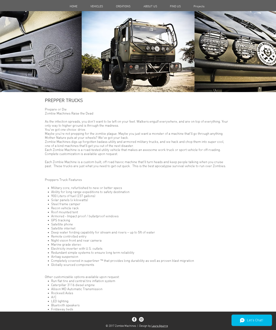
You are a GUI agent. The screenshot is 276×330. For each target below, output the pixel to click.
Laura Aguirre (160, 326)
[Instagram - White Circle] (141, 319)
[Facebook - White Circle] (134, 319)
